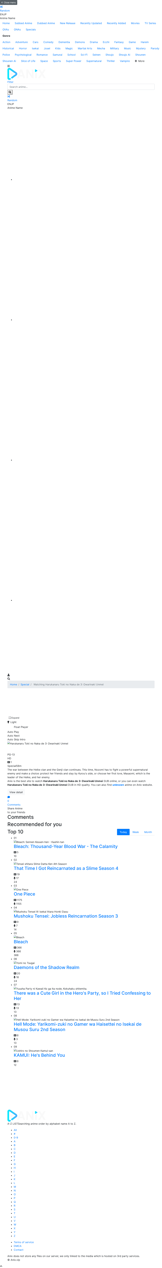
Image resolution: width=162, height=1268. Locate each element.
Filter (10, 82)
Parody (155, 48)
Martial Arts (85, 48)
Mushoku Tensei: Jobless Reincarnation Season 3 (66, 916)
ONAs (17, 29)
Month (148, 832)
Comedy (48, 42)
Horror (23, 48)
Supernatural (94, 61)
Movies (135, 23)
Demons (80, 42)
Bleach (21, 941)
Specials (31, 29)
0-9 (16, 1137)
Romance (42, 54)
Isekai (35, 48)
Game (132, 42)
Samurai (57, 54)
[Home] (84, 179)
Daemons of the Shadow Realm (46, 967)
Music (127, 48)
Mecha (101, 48)
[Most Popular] (84, 600)
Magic (69, 48)
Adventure (21, 42)
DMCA (18, 1246)
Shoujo (110, 54)
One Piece (24, 894)
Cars (35, 42)
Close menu (10, 2)
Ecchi (106, 42)
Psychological (23, 54)
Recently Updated (91, 23)
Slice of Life (28, 61)
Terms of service (24, 1242)
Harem (145, 42)
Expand (15, 717)
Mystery (141, 48)
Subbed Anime (23, 23)
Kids (57, 48)
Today (123, 832)
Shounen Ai (9, 61)
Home (6, 23)
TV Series (150, 23)
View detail (16, 792)
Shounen (140, 54)
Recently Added (116, 23)
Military (114, 48)
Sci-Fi (84, 54)
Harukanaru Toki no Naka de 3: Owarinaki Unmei (65, 748)
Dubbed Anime (46, 23)
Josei (47, 48)
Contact (18, 1249)
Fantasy (119, 42)
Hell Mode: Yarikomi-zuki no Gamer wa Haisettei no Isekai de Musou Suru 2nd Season (77, 1026)
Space (44, 61)
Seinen (96, 54)
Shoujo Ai (124, 54)
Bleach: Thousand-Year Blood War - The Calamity (66, 846)
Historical (8, 48)
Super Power (73, 61)
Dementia (64, 42)
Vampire (125, 61)
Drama (94, 42)
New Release (67, 23)
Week (135, 832)
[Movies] (84, 319)
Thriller (111, 61)
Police (6, 54)
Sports (57, 61)
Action (6, 42)
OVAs (6, 29)
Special (25, 684)
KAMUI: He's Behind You (39, 1055)
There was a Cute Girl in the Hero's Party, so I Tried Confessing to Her (82, 995)
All (15, 1130)
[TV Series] (84, 459)
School (71, 54)
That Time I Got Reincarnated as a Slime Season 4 (66, 868)
